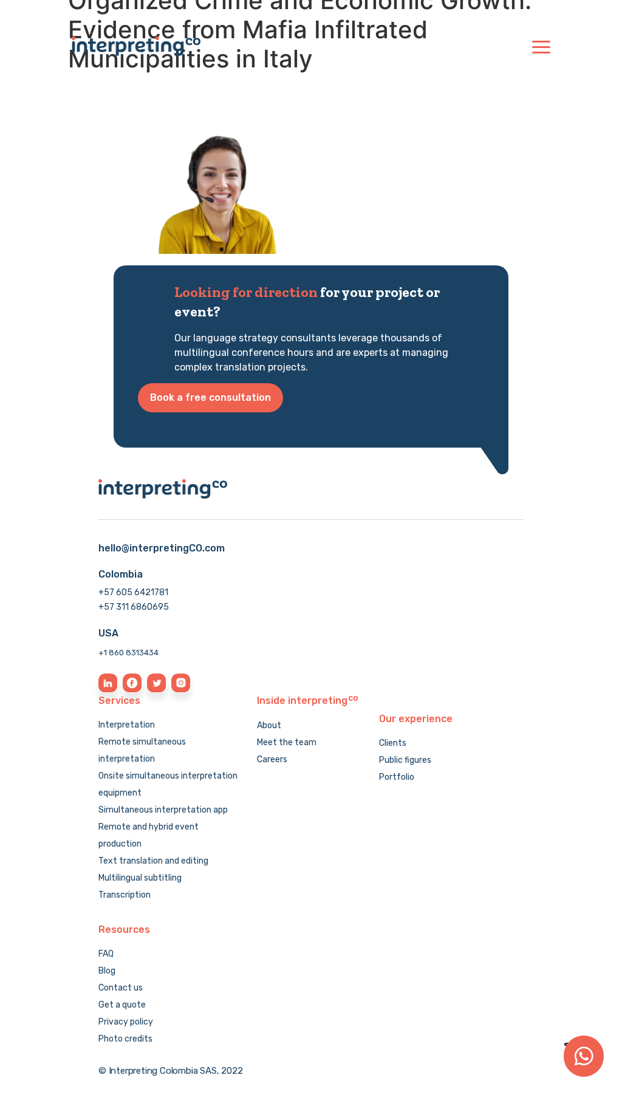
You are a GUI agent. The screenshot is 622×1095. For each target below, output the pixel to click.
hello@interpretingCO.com (161, 548)
